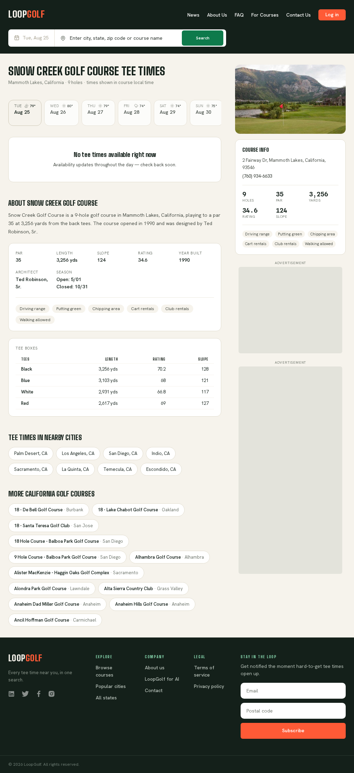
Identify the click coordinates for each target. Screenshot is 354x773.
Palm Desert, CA (30, 453)
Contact (153, 690)
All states (106, 698)
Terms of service (204, 671)
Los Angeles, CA (78, 453)
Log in (332, 14)
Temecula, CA (117, 469)
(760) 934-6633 (257, 176)
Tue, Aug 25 (35, 38)
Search (202, 38)
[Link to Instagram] (51, 693)
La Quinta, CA (75, 469)
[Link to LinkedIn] (11, 693)
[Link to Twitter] (25, 693)
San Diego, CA (123, 453)
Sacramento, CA (30, 469)
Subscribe (293, 730)
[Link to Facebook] (38, 693)
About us (155, 667)
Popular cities (111, 686)
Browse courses (104, 671)
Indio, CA (161, 453)
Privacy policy (209, 686)
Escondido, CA (161, 469)
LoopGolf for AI (162, 679)
